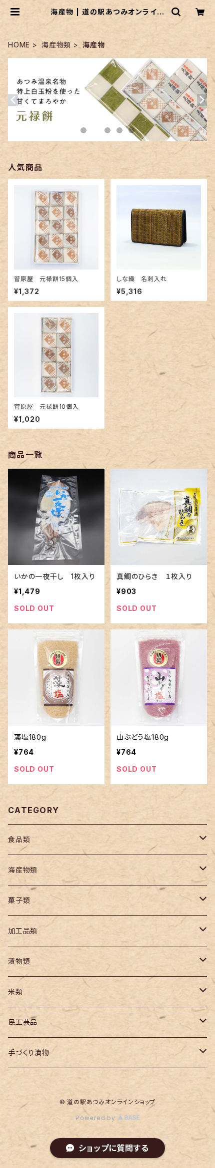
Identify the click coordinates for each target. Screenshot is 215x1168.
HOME (19, 44)
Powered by (97, 1118)
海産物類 (56, 44)
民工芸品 (23, 1022)
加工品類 (23, 930)
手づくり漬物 (29, 1052)
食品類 (19, 839)
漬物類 (19, 961)
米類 (15, 991)
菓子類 (19, 900)
